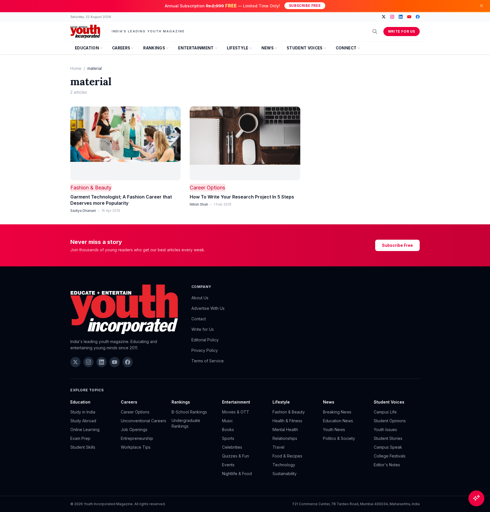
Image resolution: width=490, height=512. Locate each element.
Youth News (334, 429)
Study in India (82, 411)
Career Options (207, 188)
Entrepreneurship (137, 438)
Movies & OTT (235, 411)
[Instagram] (392, 17)
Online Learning (85, 429)
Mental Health (285, 429)
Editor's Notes (387, 464)
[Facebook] (418, 17)
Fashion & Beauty (90, 188)
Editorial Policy (205, 339)
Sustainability (285, 473)
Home (75, 68)
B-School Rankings (189, 411)
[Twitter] (384, 17)
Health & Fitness (287, 420)
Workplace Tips (136, 447)
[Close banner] (481, 6)
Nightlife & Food (237, 473)
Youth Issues (385, 429)
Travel (278, 447)
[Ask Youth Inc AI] (476, 498)
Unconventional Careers (143, 420)
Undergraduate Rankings (186, 423)
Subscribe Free (305, 5)
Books (228, 429)
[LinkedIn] (401, 17)
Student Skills (82, 447)
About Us (199, 297)
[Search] (375, 31)
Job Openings (134, 429)
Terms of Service (207, 360)
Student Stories (388, 438)
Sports (228, 438)
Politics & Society (339, 438)
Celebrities (232, 447)
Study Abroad (83, 420)
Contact (198, 318)
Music (227, 420)
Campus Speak (388, 447)
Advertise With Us (208, 308)
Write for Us (401, 31)
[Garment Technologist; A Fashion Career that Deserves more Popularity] (125, 143)
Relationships (285, 438)
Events (228, 464)
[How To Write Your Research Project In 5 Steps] (245, 143)
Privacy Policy (204, 350)
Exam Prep (80, 438)
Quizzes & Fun (235, 456)
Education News (338, 420)
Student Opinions (390, 420)
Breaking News (337, 411)
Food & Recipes (287, 456)
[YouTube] (409, 17)
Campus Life (385, 411)
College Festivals (389, 456)
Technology (284, 464)
